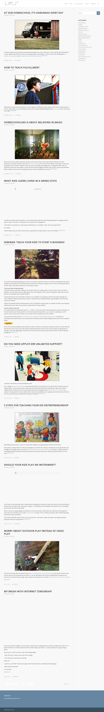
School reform (82, 49)
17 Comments (17, 235)
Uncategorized (82, 58)
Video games (81, 60)
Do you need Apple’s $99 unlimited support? (33, 344)
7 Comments (16, 398)
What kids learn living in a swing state (30, 180)
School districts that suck (84, 47)
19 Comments (15, 584)
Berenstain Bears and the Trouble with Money (38, 449)
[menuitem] (66, 3)
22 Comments (16, 523)
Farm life (80, 32)
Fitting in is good (82, 34)
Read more (44, 55)
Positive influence (82, 45)
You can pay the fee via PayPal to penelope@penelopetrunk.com (39, 316)
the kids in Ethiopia (34, 163)
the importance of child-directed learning (30, 56)
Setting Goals (81, 53)
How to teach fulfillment (22, 67)
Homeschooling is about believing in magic (33, 122)
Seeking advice (82, 51)
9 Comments (17, 336)
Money (80, 39)
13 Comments (17, 115)
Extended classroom (9, 15)
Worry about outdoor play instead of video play (34, 532)
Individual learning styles (84, 36)
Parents (80, 41)
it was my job (56, 109)
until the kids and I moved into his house (59, 577)
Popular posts (81, 43)
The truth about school (84, 56)
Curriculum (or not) (83, 26)
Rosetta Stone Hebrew (18, 386)
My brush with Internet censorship (28, 591)
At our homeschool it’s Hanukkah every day (33, 12)
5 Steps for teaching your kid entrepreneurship (36, 405)
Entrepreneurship (82, 28)
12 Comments (17, 60)
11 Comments (18, 173)
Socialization (81, 54)
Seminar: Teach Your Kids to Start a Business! (34, 242)
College (80, 24)
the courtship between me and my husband (41, 573)
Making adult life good (84, 38)
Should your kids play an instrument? (30, 464)
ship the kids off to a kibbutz (55, 390)
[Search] (98, 3)
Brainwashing (81, 23)
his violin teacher (30, 513)
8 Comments (16, 457)
